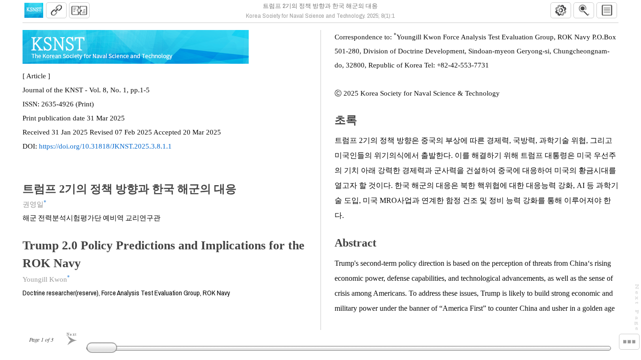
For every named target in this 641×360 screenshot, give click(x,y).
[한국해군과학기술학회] (34, 10)
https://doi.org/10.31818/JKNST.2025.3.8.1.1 (105, 146)
